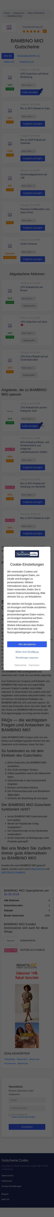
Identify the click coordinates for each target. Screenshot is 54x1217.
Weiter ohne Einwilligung (27, 652)
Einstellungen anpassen (27, 657)
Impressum (34, 665)
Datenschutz (20, 665)
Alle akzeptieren (27, 644)
